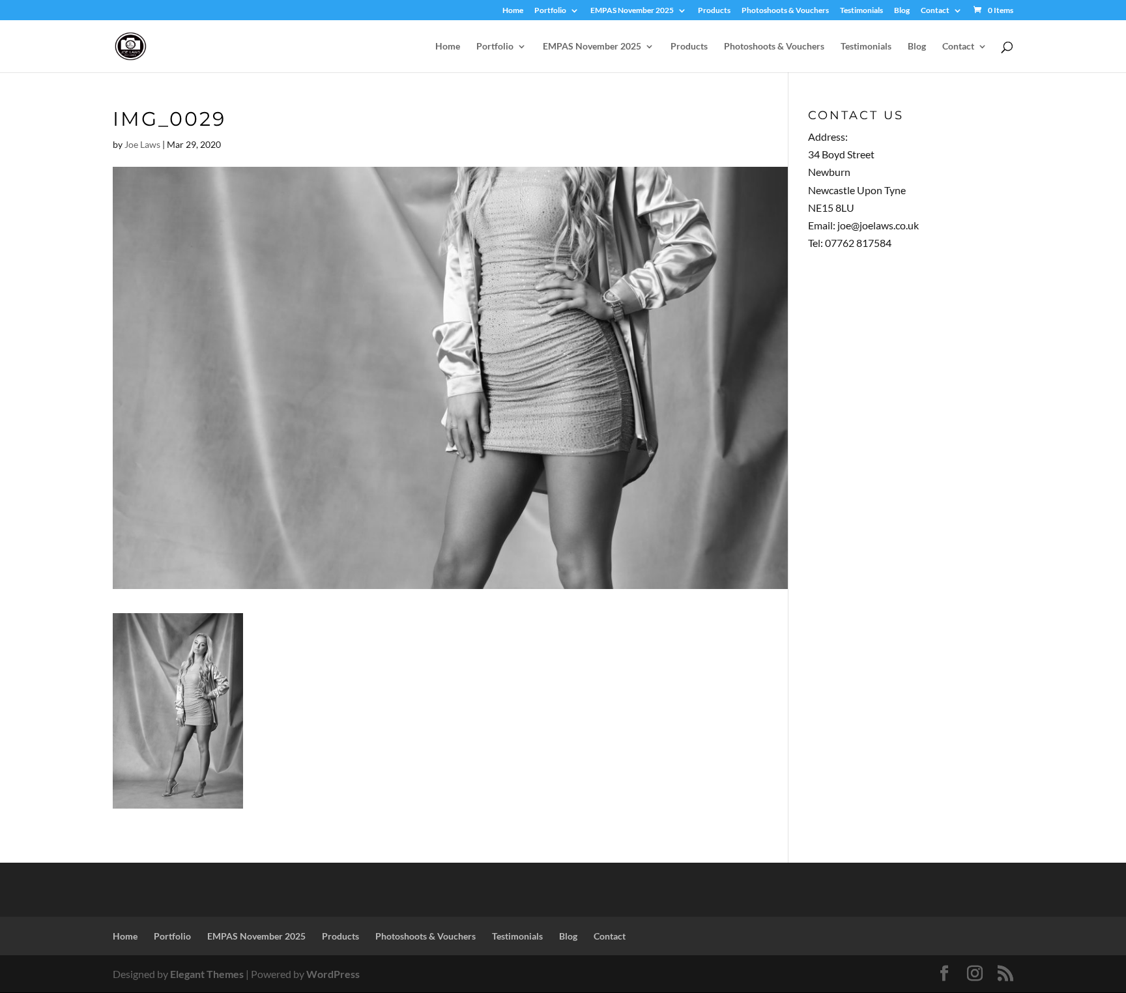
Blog (902, 11)
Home (512, 11)
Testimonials (861, 11)
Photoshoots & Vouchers (785, 11)
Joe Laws (142, 144)
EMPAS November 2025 (632, 11)
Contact (935, 11)
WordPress (333, 974)
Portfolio (550, 11)
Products (714, 11)
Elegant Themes (207, 974)
